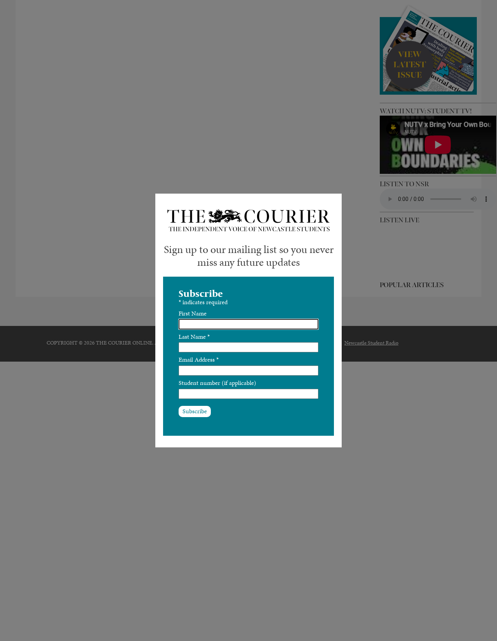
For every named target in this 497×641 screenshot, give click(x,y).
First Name (193, 313)
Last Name (194, 336)
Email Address (199, 359)
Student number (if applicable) (217, 382)
